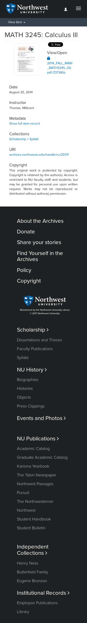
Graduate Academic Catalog (42, 457)
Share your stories (39, 242)
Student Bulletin (31, 527)
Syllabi (23, 357)
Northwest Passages (35, 483)
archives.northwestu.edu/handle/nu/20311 (39, 155)
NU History (32, 369)
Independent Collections (32, 549)
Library (23, 611)
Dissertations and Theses (39, 339)
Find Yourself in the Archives (40, 256)
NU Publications (38, 438)
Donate (26, 231)
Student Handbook (34, 519)
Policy (24, 270)
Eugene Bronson (32, 580)
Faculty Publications (35, 348)
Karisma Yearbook (33, 466)
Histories (25, 388)
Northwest (26, 510)
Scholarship (33, 329)
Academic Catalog (33, 448)
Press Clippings (31, 406)
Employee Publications (37, 602)
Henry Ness (27, 563)
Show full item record (24, 124)
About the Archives (40, 221)
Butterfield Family (32, 572)
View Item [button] (15, 22)
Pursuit (23, 492)
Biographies (27, 379)
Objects (24, 397)
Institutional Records (43, 593)
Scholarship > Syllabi (24, 139)
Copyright (29, 281)
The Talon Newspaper (36, 475)
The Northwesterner (35, 501)
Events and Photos (41, 418)
